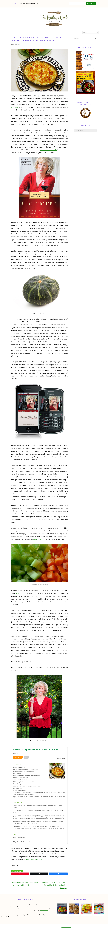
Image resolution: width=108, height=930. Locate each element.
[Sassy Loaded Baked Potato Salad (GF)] (62, 909)
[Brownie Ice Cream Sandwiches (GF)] (99, 909)
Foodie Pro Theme (66, 927)
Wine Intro (20, 593)
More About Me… (44, 910)
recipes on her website (48, 150)
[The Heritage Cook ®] (54, 26)
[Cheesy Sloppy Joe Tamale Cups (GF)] (86, 909)
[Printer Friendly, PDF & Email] (17, 871)
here (29, 915)
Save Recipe (17, 757)
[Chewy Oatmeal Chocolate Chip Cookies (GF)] (74, 909)
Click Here (37, 539)
